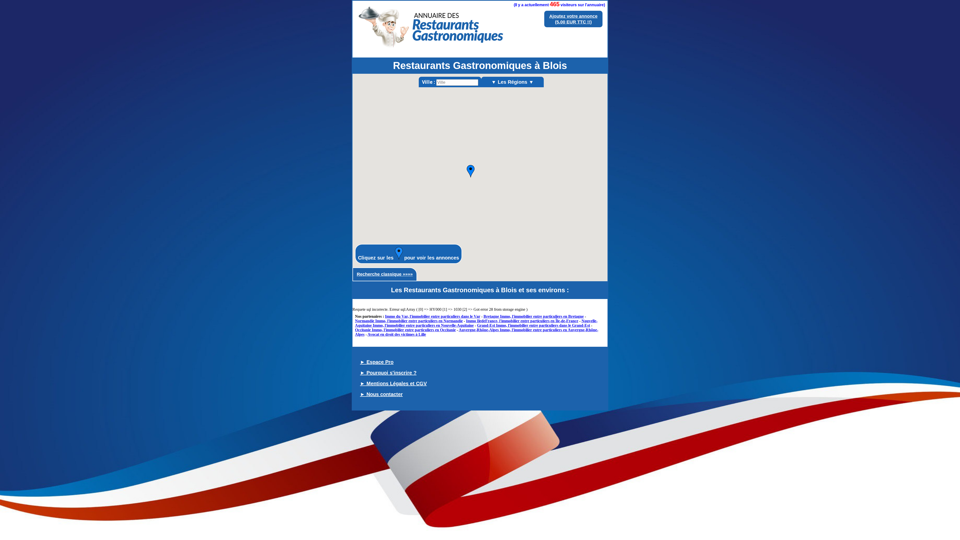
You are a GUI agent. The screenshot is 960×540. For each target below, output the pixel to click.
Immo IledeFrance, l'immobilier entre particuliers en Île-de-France (522, 321)
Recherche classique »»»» (385, 274)
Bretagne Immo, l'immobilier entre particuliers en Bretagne (534, 316)
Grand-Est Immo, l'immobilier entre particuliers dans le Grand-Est (533, 325)
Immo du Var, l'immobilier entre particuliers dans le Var (432, 316)
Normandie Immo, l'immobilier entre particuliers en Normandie (409, 321)
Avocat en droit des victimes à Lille (397, 334)
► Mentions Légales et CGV (393, 383)
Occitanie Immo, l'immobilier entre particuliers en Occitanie (405, 330)
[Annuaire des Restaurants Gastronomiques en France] (431, 50)
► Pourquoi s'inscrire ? (388, 373)
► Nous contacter (381, 394)
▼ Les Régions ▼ (512, 82)
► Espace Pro (377, 362)
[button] (470, 171)
